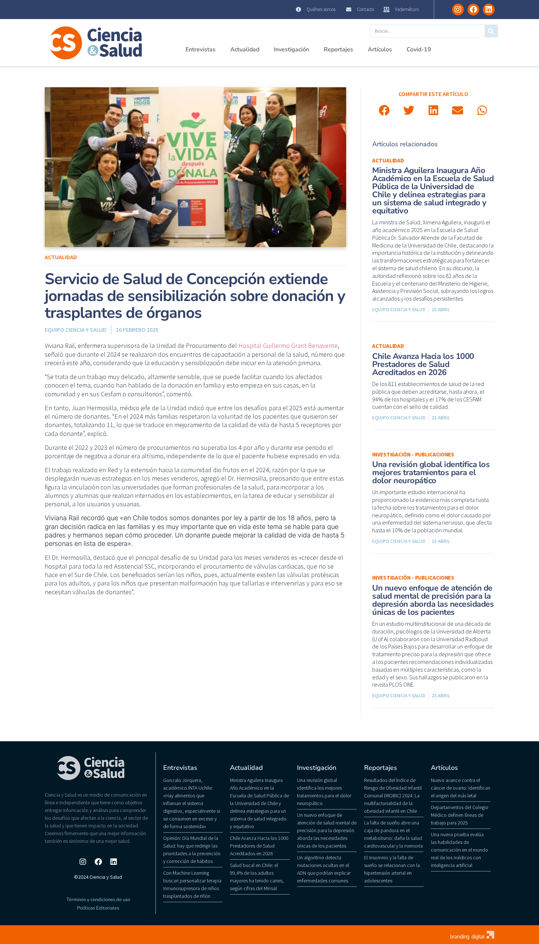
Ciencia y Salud (62, 9)
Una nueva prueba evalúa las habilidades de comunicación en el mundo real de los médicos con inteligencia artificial (459, 849)
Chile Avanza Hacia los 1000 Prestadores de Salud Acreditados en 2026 (423, 364)
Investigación (291, 49)
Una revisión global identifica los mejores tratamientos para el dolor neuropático (430, 472)
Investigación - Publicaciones (413, 454)
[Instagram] (458, 9)
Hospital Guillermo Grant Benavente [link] (288, 345)
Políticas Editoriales (98, 908)
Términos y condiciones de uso (98, 899)
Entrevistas (201, 49)
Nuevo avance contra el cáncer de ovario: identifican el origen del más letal (460, 788)
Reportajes (338, 49)
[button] (384, 110)
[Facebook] (473, 9)
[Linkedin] (489, 9)
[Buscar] (491, 31)
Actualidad (244, 49)
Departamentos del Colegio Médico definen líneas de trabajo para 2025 (459, 815)
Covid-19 (419, 49)
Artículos (380, 49)
